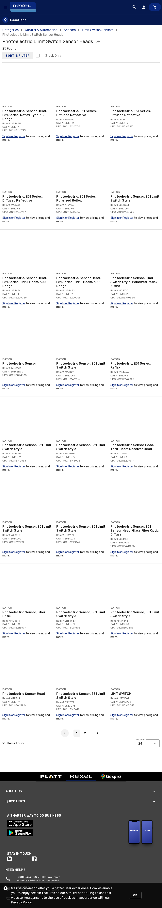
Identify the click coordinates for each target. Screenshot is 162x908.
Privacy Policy (21, 902)
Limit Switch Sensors (97, 30)
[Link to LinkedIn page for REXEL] (19, 858)
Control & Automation (41, 30)
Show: (141, 739)
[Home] (24, 7)
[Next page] (97, 733)
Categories (10, 30)
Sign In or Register (13, 136)
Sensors (70, 30)
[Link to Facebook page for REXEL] (44, 858)
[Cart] (155, 7)
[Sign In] (144, 7)
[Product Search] (134, 7)
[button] (98, 41)
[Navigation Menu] (5, 7)
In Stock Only (51, 55)
